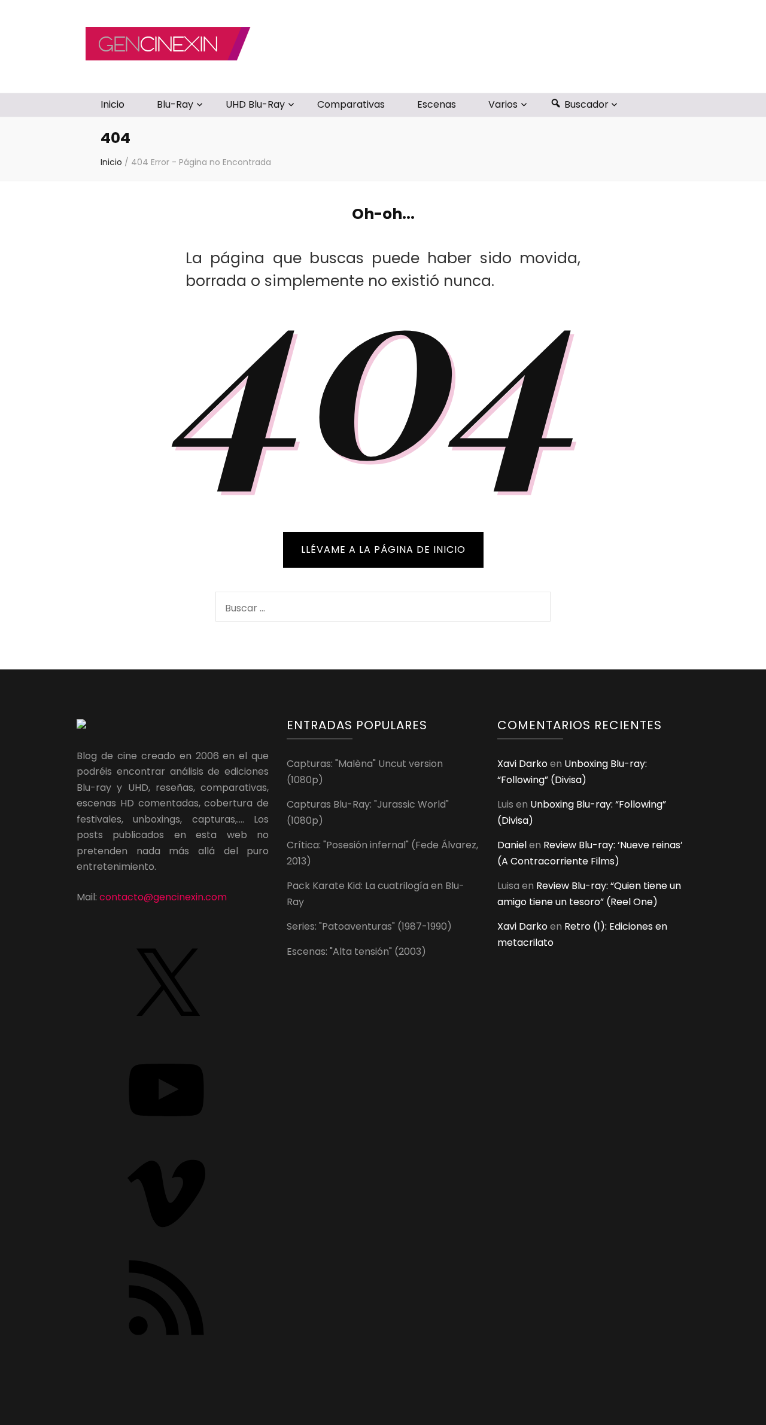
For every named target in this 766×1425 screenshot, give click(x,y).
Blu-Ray (175, 104)
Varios (503, 104)
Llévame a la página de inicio (383, 549)
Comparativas (351, 104)
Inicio (112, 104)
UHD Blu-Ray (255, 104)
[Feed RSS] (166, 1339)
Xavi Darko (522, 764)
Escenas (436, 104)
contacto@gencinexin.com (163, 897)
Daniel (512, 845)
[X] (166, 1027)
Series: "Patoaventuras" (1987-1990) (369, 926)
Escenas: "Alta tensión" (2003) (356, 951)
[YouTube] (166, 1131)
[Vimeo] (166, 1235)
